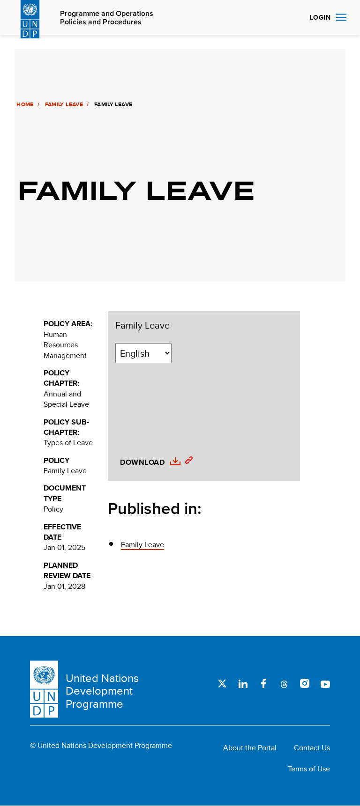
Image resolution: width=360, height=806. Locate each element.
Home (24, 104)
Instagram (304, 683)
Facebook (263, 683)
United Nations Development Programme (102, 691)
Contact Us (312, 748)
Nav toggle (341, 17)
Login (320, 17)
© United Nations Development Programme (101, 745)
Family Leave (64, 104)
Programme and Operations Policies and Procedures (106, 18)
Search (292, 18)
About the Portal (250, 748)
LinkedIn (243, 683)
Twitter (222, 683)
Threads (284, 683)
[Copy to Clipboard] (186, 461)
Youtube (325, 683)
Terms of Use (309, 769)
